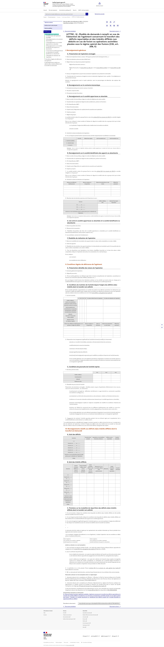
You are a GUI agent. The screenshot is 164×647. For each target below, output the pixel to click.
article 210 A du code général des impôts (84, 549)
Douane (84, 619)
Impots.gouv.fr (85, 625)
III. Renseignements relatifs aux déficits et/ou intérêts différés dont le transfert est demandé (53, 64)
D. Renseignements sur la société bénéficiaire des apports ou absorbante (54, 47)
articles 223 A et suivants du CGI (101, 117)
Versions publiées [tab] (48, 28)
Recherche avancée (99, 14)
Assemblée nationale (86, 612)
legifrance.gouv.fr (105, 636)
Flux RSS (64, 612)
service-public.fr (94, 636)
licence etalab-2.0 (69, 645)
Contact (45, 614)
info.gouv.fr (85, 636)
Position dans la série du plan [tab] (51, 25)
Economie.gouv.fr (86, 623)
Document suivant (114, 31)
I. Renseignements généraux (52, 34)
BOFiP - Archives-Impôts (83, 10)
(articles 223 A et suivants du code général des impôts (104, 568)
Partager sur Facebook (107, 25)
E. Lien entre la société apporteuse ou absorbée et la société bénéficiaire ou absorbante (54, 52)
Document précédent (70, 31)
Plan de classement (53, 10)
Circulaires (85, 617)
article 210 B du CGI (101, 68)
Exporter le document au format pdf (107, 22)
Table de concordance (67, 614)
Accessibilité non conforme (49, 642)
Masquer (48, 31)
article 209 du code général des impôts (101, 293)
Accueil (45, 10)
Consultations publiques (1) (65, 10)
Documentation (66, 617)
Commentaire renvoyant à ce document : (73, 592)
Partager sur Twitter (110, 25)
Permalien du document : (69, 603)
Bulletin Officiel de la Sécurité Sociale (90, 614)
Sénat (84, 627)
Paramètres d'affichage (87, 642)
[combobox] (65, 14)
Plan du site (66, 642)
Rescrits (74, 10)
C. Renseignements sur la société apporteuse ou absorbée (54, 43)
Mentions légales (59, 642)
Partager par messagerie (117, 25)
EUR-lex (84, 621)
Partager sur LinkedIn (114, 25)
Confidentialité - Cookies (75, 642)
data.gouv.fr (114, 636)
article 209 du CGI (92, 590)
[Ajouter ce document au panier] (110, 22)
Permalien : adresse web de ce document (114, 22)
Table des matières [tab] (49, 22)
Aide (44, 612)
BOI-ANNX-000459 (112, 590)
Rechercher (87, 14)
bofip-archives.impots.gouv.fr (68, 619)
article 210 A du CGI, (86, 68)
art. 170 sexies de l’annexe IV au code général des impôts (91, 586)
